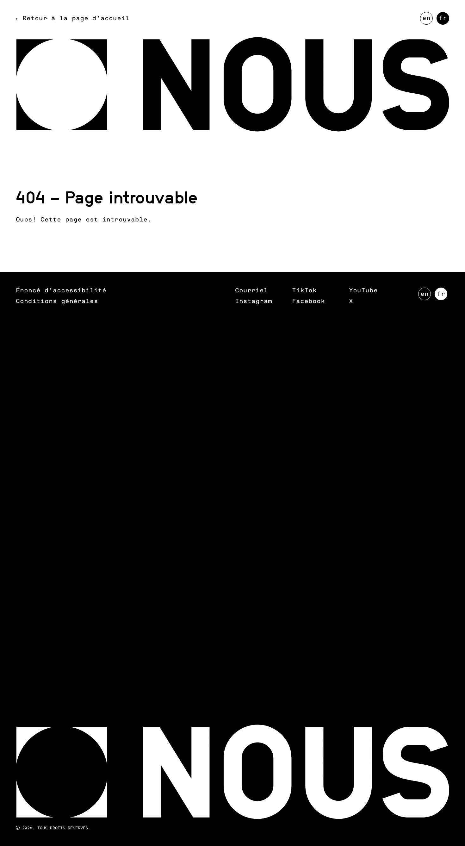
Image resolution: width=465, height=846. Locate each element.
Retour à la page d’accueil (75, 19)
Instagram (253, 301)
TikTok (304, 291)
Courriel (251, 291)
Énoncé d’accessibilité (61, 291)
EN (427, 20)
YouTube (363, 291)
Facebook (308, 301)
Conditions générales (57, 301)
